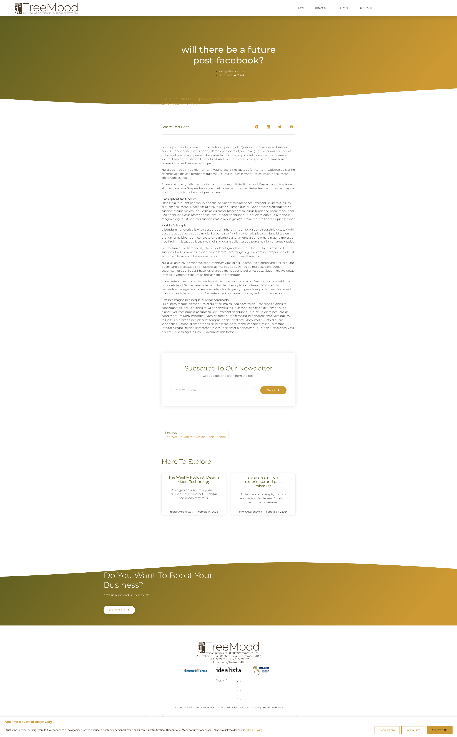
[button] (257, 127)
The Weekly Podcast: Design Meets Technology (194, 479)
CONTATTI (366, 7)
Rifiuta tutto (413, 729)
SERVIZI (343, 7)
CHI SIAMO (319, 7)
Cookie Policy (255, 729)
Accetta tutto (439, 729)
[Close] (454, 718)
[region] (228, 726)
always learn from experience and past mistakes (263, 481)
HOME (301, 7)
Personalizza (387, 729)
